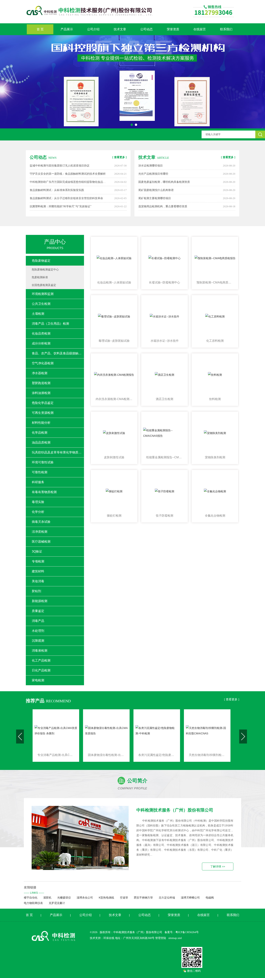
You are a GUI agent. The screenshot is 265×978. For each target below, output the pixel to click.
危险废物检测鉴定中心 (45, 269)
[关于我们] (80, 838)
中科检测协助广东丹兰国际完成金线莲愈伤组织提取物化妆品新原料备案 (69, 181)
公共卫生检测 (41, 303)
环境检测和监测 (43, 293)
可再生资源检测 (43, 412)
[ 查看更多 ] (119, 157)
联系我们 (226, 29)
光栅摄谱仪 (64, 897)
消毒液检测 (39, 650)
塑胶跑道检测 (41, 383)
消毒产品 (38, 620)
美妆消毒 (38, 581)
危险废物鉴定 (41, 260)
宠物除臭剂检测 (215, 457)
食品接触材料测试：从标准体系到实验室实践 (57, 190)
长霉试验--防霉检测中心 (164, 282)
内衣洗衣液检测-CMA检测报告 (114, 399)
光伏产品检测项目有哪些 (153, 173)
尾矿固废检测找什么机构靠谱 (156, 190)
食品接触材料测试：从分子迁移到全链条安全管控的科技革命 (66, 198)
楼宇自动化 (30, 897)
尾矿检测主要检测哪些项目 (154, 198)
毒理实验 (38, 502)
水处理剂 (38, 630)
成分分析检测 (41, 343)
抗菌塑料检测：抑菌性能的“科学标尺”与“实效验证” (60, 206)
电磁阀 (210, 897)
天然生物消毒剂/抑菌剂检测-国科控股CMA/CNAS (156, 755)
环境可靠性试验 (43, 462)
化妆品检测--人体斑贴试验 (114, 282)
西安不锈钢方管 (143, 897)
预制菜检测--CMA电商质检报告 (215, 282)
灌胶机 (47, 897)
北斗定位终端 (167, 897)
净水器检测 (39, 373)
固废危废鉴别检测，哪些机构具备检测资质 (164, 181)
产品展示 (67, 29)
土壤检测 (38, 313)
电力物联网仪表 (33, 903)
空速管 (124, 897)
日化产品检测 (41, 670)
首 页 (40, 29)
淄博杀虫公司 (85, 897)
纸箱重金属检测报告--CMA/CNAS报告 (164, 457)
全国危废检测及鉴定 (44, 285)
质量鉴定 (38, 611)
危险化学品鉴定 (43, 402)
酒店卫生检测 (164, 399)
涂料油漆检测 (41, 393)
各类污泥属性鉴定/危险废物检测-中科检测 (106, 755)
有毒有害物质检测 (44, 492)
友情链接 (34, 890)
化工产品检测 (41, 660)
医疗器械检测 (41, 541)
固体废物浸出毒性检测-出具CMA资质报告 (55, 755)
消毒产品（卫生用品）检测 (50, 323)
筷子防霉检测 (164, 515)
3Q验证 (37, 551)
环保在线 (108, 938)
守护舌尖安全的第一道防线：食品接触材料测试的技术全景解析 (68, 173)
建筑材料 (38, 571)
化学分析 (38, 511)
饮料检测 (215, 399)
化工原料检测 (215, 340)
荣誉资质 (173, 29)
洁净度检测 (39, 531)
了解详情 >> (217, 866)
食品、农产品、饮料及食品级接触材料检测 (58, 353)
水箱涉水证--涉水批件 (165, 340)
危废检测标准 (40, 277)
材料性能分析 (41, 422)
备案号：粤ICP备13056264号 (182, 932)
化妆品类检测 (41, 333)
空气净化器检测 (43, 363)
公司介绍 (93, 29)
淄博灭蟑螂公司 (190, 897)
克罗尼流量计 (57, 903)
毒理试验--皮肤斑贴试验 (114, 340)
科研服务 (38, 482)
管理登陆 (160, 938)
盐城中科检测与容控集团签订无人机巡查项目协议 (59, 165)
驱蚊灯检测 (114, 515)
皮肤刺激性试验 (114, 457)
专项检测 (38, 561)
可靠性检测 (39, 472)
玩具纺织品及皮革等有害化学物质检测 (58, 452)
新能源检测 (39, 601)
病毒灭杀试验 (41, 521)
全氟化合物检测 (215, 515)
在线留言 (199, 29)
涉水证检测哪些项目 (150, 165)
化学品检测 (39, 432)
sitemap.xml (175, 938)
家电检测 (38, 680)
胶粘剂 (36, 591)
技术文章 (120, 29)
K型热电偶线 (106, 897)
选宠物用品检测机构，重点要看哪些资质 (162, 206)
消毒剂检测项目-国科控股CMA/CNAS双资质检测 (207, 755)
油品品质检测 (41, 442)
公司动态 (146, 29)
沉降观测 (38, 640)
